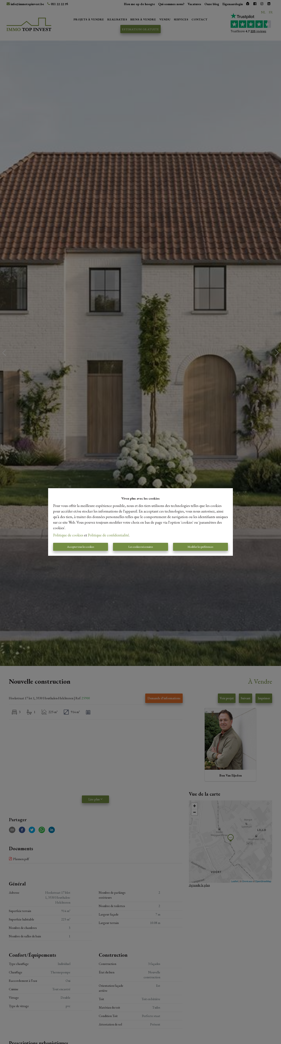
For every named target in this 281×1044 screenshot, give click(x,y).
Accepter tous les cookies (80, 547)
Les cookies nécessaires (140, 547)
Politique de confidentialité (108, 535)
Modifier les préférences (200, 547)
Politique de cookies (68, 535)
